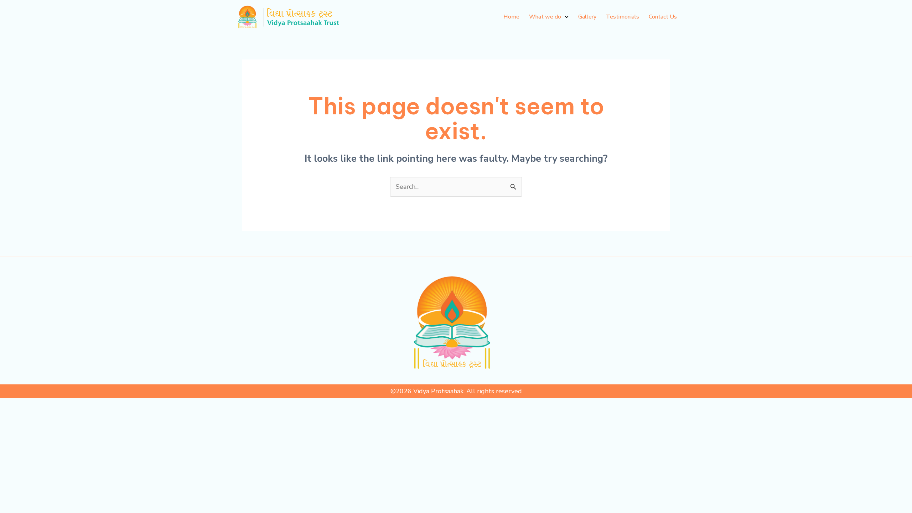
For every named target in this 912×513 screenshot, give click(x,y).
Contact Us (663, 17)
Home (511, 17)
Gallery (587, 17)
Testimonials (622, 17)
